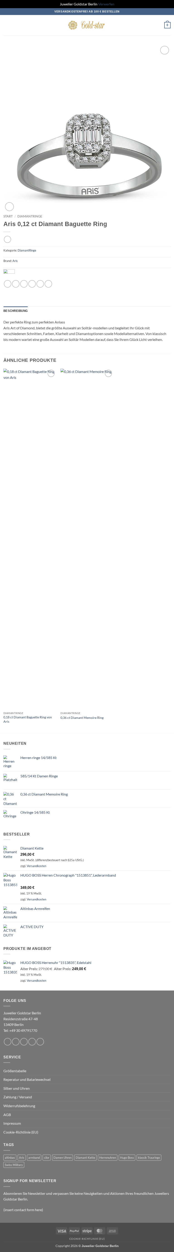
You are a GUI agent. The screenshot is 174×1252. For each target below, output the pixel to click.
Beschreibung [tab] (15, 311)
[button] (6, 25)
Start (8, 216)
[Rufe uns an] (32, 1041)
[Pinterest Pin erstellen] (40, 284)
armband (34, 1157)
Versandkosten (36, 866)
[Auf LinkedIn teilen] (48, 284)
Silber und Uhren (16, 1088)
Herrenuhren (107, 1157)
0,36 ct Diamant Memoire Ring (82, 718)
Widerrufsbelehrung (19, 1106)
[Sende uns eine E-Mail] (24, 1041)
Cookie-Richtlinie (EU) (20, 1132)
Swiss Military (14, 1165)
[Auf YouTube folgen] (40, 1041)
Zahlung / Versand (17, 1097)
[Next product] (7, 239)
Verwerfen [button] (106, 4)
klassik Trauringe (149, 1157)
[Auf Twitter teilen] (24, 284)
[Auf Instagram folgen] (15, 1041)
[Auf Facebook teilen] (15, 284)
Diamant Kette (85, 1157)
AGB (7, 1114)
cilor (46, 1157)
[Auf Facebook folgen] (7, 1041)
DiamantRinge (29, 216)
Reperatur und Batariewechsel (27, 1079)
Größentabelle (14, 1071)
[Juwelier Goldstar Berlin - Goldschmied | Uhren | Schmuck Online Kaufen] (87, 25)
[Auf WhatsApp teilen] (7, 284)
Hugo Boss (127, 1157)
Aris (15, 261)
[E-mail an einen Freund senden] (32, 284)
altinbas (10, 1157)
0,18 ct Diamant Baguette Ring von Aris (27, 719)
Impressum (12, 1123)
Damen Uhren (62, 1157)
